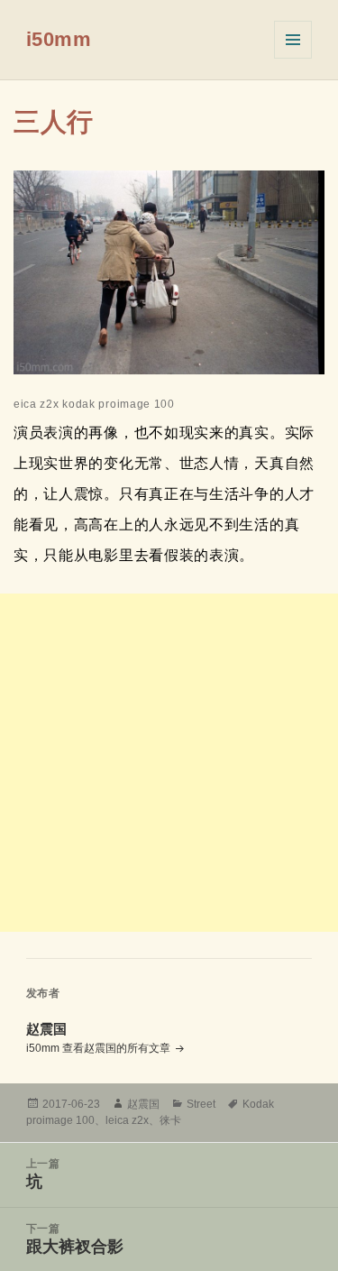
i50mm (59, 39)
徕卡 (170, 1120)
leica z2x (127, 1120)
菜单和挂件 (293, 40)
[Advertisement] (169, 763)
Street (201, 1104)
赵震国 (143, 1104)
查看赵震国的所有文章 (117, 1048)
